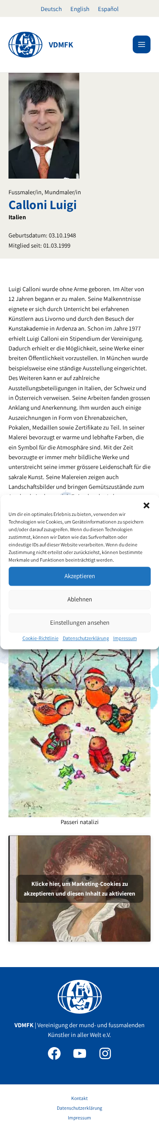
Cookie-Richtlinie (40, 638)
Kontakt (79, 1098)
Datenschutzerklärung (86, 638)
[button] (146, 505)
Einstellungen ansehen (79, 622)
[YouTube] (79, 1053)
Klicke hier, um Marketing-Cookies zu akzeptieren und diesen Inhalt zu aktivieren (79, 888)
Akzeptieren (79, 576)
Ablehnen (79, 599)
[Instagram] (105, 1053)
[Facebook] (54, 1053)
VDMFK (61, 44)
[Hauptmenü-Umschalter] (142, 44)
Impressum (125, 638)
